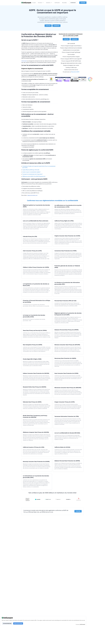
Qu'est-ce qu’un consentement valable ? (31, 172)
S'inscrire (78, 511)
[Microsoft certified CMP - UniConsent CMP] (51, 79)
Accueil (34, 2)
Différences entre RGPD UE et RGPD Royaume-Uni (33, 176)
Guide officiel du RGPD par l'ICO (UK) (30, 169)
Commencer (56, 25)
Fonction (48, 25)
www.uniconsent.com (32, 195)
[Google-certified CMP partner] (90, 79)
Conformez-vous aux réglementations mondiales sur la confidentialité (52, 200)
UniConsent (24, 61)
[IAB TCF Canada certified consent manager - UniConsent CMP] (74, 79)
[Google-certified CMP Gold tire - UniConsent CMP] (82, 79)
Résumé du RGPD (75, 72)
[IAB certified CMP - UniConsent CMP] (59, 79)
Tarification (57, 2)
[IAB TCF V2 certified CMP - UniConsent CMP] (67, 79)
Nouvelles (64, 2)
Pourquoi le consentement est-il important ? (32, 174)
